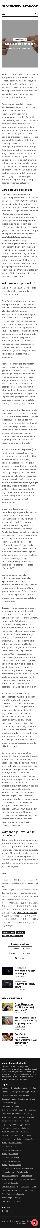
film (33, 1091)
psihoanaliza (27, 1135)
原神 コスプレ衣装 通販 (27, 912)
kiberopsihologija (9, 1099)
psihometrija (27, 1168)
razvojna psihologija (10, 1175)
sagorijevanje (26, 1175)
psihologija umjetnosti (11, 1168)
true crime (28, 1190)
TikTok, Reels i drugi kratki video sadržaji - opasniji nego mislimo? (26, 1022)
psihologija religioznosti (11, 1161)
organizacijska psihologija (12, 1124)
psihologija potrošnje (10, 1157)
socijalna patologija (28, 1179)
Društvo (32, 1088)
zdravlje (17, 1197)
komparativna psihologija (12, 1110)
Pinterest (21, 958)
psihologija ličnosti (9, 1146)
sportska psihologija (10, 1186)
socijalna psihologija (12, 936)
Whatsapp (15, 953)
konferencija (30, 1110)
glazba (5, 1095)
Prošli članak (20, 968)
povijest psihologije (21, 1128)
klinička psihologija (9, 1102)
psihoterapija (22, 1172)
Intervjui (13, 1095)
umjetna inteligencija (15, 1194)
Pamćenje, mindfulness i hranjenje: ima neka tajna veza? (26, 1038)
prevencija (25, 1132)
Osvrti (27, 1124)
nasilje (4, 1121)
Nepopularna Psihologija (24, 1221)
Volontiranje (7, 1197)
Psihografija (28, 1139)
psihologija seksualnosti (11, 1165)
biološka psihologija (19, 1088)
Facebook (15, 948)
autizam (5, 1088)
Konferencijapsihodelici (11, 1113)
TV (3, 1194)
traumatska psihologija (11, 1190)
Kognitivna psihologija (10, 1106)
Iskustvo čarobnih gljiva (25, 985)
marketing (27, 1113)
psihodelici (6, 1139)
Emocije (20, 933)
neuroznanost (15, 1121)
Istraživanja (20, 39)
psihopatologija (8, 1172)
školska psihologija (9, 1179)
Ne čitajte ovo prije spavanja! (25, 972)
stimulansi (25, 1186)
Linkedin (28, 953)
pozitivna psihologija (10, 1132)
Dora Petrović (13, 48)
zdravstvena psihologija (11, 1201)
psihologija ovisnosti (10, 1154)
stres (34, 1186)
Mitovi (21, 1117)
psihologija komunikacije (12, 1143)
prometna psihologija (10, 1135)
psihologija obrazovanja (11, 1150)
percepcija (6, 1128)
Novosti (27, 1121)
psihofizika (17, 1139)
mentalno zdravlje (9, 1117)
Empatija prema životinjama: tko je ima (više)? (25, 1007)
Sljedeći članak (21, 981)
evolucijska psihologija (20, 1091)
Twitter (28, 948)
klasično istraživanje (26, 1099)
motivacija (31, 1117)
